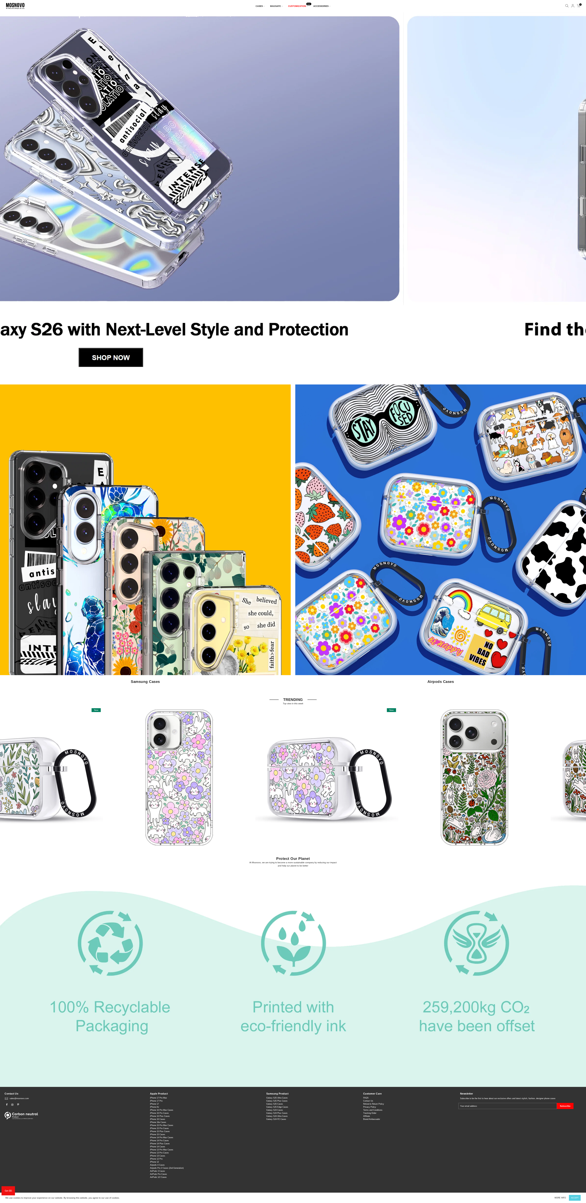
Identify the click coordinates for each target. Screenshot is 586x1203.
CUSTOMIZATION (299, 5)
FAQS (366, 1098)
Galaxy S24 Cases (274, 1110)
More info (560, 1198)
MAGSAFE (275, 6)
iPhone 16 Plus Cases (160, 1116)
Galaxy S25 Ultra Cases (277, 1098)
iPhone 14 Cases (157, 1146)
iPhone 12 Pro (156, 1159)
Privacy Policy (369, 1107)
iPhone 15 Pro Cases (159, 1128)
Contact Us (368, 1101)
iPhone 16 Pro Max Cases (161, 1110)
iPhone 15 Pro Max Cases (161, 1125)
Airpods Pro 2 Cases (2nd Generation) (167, 1168)
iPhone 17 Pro (156, 1101)
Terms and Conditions (372, 1110)
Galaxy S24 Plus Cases (277, 1113)
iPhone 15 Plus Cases (160, 1131)
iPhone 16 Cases (157, 1119)
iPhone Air (154, 1107)
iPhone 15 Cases (157, 1134)
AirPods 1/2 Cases (158, 1177)
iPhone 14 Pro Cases (159, 1140)
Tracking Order (369, 1113)
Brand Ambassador (371, 1119)
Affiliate (366, 1116)
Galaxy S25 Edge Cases (277, 1107)
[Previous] (7, 195)
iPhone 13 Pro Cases (159, 1153)
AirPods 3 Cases (157, 1171)
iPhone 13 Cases (157, 1156)
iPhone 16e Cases (158, 1122)
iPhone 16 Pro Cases (159, 1113)
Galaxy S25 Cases (274, 1104)
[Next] (579, 195)
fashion (531, 1098)
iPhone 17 (154, 1104)
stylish (524, 1098)
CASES (259, 6)
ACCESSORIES (321, 6)
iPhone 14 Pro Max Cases (161, 1137)
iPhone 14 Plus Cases (160, 1143)
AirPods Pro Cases (158, 1174)
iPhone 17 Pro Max (158, 1098)
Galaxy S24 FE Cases (276, 1119)
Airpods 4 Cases (157, 1165)
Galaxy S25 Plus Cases (277, 1101)
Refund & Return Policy (373, 1104)
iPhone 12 (154, 1162)
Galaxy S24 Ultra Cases (277, 1116)
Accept (575, 1198)
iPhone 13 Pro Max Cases (161, 1150)
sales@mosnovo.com (19, 1098)
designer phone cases (545, 1098)
